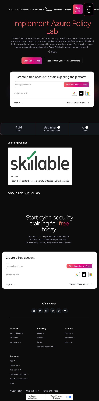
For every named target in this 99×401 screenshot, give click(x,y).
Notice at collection (32, 397)
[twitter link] (40, 310)
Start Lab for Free (32, 61)
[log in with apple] (81, 93)
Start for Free (88, 9)
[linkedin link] (34, 310)
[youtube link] (65, 310)
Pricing (68, 9)
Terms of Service (50, 391)
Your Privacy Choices (56, 397)
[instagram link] (46, 310)
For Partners (48, 9)
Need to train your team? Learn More (63, 61)
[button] (11, 9)
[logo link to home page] (49, 305)
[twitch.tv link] (59, 310)
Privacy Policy (16, 391)
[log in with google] (74, 93)
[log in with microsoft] (87, 93)
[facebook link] (52, 310)
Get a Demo (77, 9)
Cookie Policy (32, 391)
